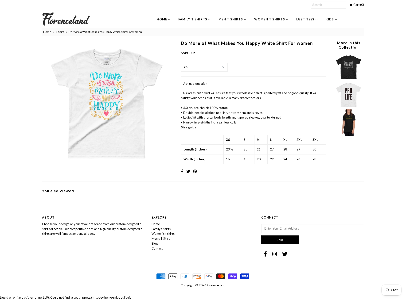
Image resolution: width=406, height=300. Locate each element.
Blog (155, 243)
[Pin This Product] (195, 171)
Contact (157, 248)
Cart (358, 5)
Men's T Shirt (161, 238)
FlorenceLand (216, 285)
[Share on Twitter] (188, 171)
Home (47, 32)
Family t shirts (161, 229)
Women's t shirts (163, 233)
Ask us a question (195, 83)
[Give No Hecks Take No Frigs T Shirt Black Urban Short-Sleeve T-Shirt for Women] (348, 135)
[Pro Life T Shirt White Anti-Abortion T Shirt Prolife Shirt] (348, 107)
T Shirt (60, 32)
